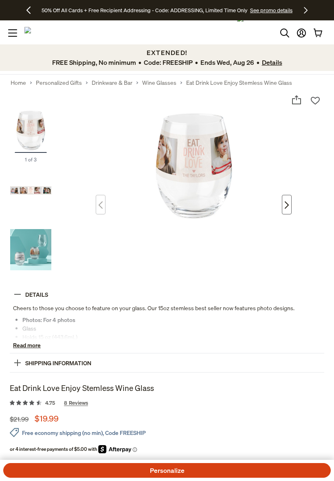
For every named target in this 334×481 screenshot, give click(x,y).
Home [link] (18, 83)
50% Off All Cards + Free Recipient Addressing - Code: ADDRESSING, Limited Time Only (145, 10)
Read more (27, 345)
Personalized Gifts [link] (59, 83)
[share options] (296, 100)
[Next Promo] (306, 10)
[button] (301, 33)
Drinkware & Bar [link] (112, 83)
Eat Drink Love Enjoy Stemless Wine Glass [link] (239, 83)
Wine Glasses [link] (159, 83)
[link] (167, 403)
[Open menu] (12, 33)
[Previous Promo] (31, 10)
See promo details (271, 10)
